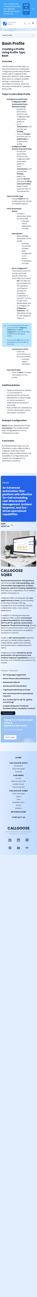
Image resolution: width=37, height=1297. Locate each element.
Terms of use (24, 834)
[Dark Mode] (25, 23)
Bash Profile (7, 35)
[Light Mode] (10, 840)
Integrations (18, 812)
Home (18, 757)
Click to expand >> (26, 9)
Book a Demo (8, 713)
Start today (10, 737)
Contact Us (18, 817)
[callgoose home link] (5, 24)
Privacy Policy (13, 834)
